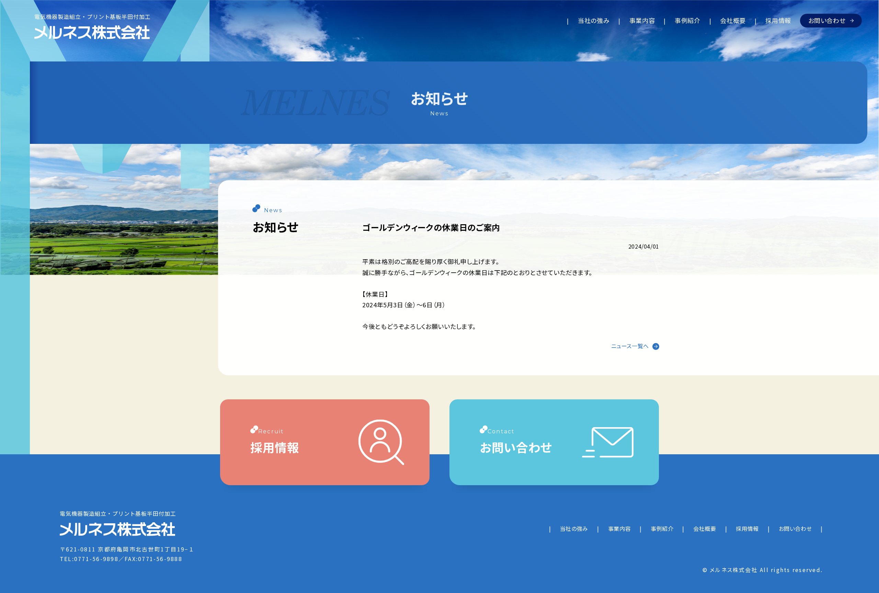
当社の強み (593, 20)
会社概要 (733, 20)
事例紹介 (687, 20)
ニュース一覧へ (630, 346)
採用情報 (778, 20)
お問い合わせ (827, 20)
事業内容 (642, 20)
